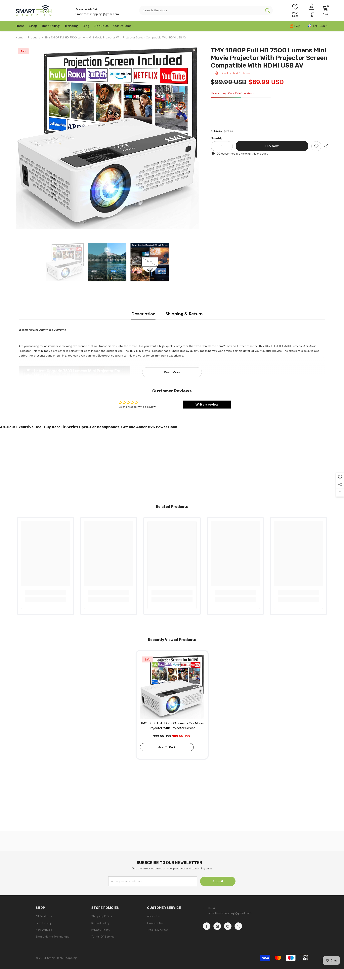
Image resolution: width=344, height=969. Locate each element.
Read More (172, 372)
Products (34, 37)
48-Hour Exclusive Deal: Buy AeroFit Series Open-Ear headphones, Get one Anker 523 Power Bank (88, 427)
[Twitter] (238, 926)
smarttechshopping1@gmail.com (229, 913)
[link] (295, 25)
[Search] (206, 10)
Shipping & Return (184, 314)
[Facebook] (206, 926)
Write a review (206, 404)
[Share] (324, 146)
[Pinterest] (228, 926)
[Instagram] (217, 926)
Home (19, 37)
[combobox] (200, 10)
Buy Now (172, 961)
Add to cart (166, 747)
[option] (107, 138)
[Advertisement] (119, 462)
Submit (217, 881)
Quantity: (217, 138)
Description (143, 314)
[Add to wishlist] (316, 146)
